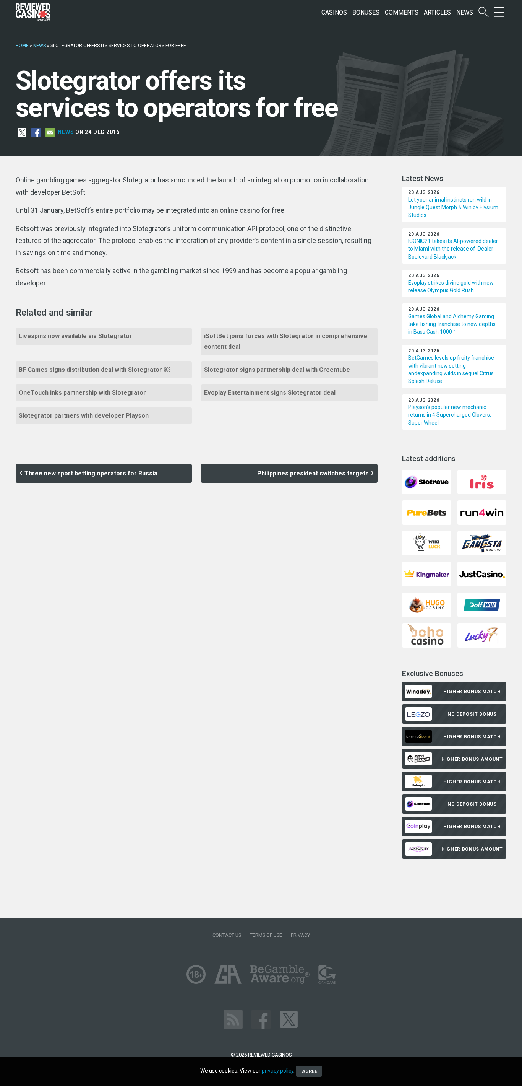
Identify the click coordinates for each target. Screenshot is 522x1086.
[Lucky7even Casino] (482, 634)
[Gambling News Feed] (233, 1019)
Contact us (226, 935)
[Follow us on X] (288, 1019)
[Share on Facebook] (36, 132)
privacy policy (277, 1071)
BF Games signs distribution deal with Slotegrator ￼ (94, 369)
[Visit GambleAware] (280, 974)
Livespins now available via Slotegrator (75, 336)
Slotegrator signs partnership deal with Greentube (277, 369)
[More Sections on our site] (499, 12)
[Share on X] (22, 132)
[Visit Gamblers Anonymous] (228, 974)
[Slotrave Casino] (426, 481)
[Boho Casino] (426, 634)
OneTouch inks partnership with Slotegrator (82, 392)
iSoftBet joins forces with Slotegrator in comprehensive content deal (285, 341)
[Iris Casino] (482, 481)
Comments (401, 12)
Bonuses (365, 12)
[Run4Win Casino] (482, 512)
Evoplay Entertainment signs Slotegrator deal (270, 392)
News (464, 12)
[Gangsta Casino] (482, 543)
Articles (437, 12)
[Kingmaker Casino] (426, 573)
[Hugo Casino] (426, 604)
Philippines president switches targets (313, 473)
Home (22, 45)
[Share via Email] (50, 132)
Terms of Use (266, 935)
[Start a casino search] (484, 12)
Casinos (334, 12)
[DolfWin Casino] (482, 604)
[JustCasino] (482, 573)
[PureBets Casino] (426, 512)
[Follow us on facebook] (261, 1019)
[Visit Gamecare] (327, 974)
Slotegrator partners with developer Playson (84, 415)
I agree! (309, 1071)
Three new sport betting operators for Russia (90, 473)
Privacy (300, 935)
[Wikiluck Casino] (426, 543)
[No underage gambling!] (196, 974)
